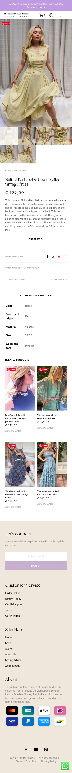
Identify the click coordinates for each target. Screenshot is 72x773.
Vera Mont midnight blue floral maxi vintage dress (16, 494)
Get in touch (12, 615)
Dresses (22, 268)
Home (8, 171)
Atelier (9, 648)
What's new (20, 171)
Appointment (12, 665)
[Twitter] (54, 256)
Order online (12, 592)
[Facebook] (49, 256)
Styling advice (13, 659)
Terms (8, 610)
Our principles (13, 604)
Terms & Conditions (27, 761)
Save (7, 23)
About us (10, 654)
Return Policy (13, 598)
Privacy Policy (48, 761)
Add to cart (13, 431)
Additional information (36, 296)
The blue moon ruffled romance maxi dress (48, 493)
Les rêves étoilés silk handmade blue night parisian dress (16, 418)
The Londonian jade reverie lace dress (47, 417)
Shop (8, 642)
